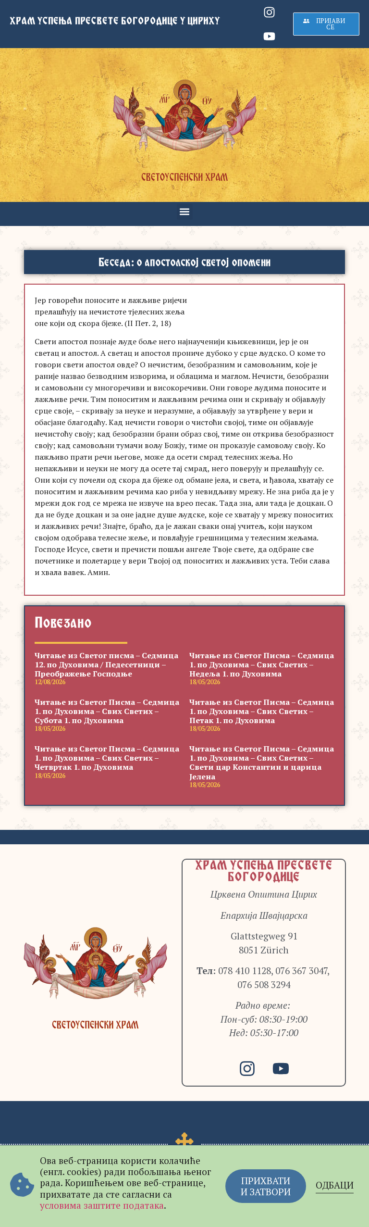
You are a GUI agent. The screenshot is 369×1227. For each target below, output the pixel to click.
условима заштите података (102, 1205)
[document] (184, 613)
